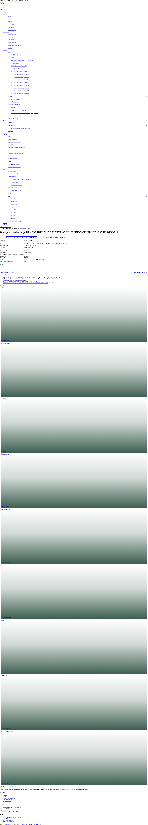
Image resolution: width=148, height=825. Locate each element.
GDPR (4, 796)
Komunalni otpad (12, 176)
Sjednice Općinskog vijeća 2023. (22, 74)
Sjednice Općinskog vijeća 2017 (21, 90)
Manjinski (13, 218)
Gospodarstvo (11, 27)
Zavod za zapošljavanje (8, 821)
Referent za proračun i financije (18, 110)
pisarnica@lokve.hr (6, 810)
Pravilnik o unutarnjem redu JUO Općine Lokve (22, 60)
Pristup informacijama (39, 824)
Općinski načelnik (15, 102)
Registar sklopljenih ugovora (15, 45)
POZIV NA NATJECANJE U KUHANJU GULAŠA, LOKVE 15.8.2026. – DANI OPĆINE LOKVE (28, 277)
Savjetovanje (6, 133)
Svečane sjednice (15, 63)
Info (4, 169)
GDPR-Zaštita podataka (13, 164)
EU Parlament (14, 198)
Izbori (9, 196)
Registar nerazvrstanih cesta (14, 142)
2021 (15, 212)
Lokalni (12, 207)
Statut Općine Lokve (13, 118)
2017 (15, 215)
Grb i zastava (11, 24)
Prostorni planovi (12, 37)
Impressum (5, 795)
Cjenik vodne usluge (16, 190)
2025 (15, 209)
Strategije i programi (12, 144)
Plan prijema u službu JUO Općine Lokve (21, 128)
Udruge (9, 193)
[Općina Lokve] (74, 6)
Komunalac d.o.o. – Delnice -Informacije (21, 179)
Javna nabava (11, 39)
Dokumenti (6, 32)
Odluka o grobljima (12, 139)
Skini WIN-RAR (61, 237)
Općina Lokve (7, 824)
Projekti (5, 223)
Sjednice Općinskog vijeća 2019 (21, 85)
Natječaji (5, 120)
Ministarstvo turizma (8, 820)
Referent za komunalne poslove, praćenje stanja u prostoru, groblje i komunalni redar (31, 115)
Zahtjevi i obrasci (12, 171)
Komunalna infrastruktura (14, 156)
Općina (5, 14)
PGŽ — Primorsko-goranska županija (12, 817)
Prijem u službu (11, 125)
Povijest (9, 16)
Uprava (5, 50)
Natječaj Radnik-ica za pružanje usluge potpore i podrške (17, 281)
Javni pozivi (10, 131)
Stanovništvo (11, 19)
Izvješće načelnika (15, 99)
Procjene (10, 150)
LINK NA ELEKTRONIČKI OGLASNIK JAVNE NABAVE (21, 236)
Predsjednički (14, 201)
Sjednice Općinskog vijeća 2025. (19, 66)
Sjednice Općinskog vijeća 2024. (22, 71)
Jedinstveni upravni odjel (14, 104)
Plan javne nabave (12, 42)
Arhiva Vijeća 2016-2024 (17, 68)
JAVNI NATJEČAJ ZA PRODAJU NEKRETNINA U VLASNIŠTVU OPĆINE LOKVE (25, 283)
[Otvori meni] (1, 10)
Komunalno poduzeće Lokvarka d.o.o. (17, 174)
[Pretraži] (16, 2)
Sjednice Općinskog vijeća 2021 (21, 79)
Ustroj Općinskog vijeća (16, 55)
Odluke (5, 134)
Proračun (10, 48)
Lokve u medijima (12, 30)
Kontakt (5, 224)
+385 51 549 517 (28, 0)
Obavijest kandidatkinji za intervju (11, 280)
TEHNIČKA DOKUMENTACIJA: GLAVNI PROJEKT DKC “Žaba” (24, 237)
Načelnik (10, 96)
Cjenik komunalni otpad (16, 185)
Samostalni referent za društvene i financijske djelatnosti (24, 113)
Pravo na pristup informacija (14, 167)
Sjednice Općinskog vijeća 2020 (21, 82)
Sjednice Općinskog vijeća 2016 (21, 93)
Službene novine (12, 34)
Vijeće (9, 52)
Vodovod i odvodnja (12, 187)
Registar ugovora (7, 801)
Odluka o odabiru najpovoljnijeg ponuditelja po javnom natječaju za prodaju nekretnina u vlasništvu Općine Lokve (31, 278)
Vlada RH (5, 819)
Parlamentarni (14, 204)
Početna (2, 227)
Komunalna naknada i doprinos (15, 153)
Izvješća (9, 161)
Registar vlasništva (12, 158)
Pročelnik (13, 107)
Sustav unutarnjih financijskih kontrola (17, 147)
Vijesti (4, 12)
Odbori (12, 57)
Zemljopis (10, 21)
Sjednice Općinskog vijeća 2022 (21, 77)
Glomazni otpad (14, 182)
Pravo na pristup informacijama (10, 798)
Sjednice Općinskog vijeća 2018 (21, 88)
